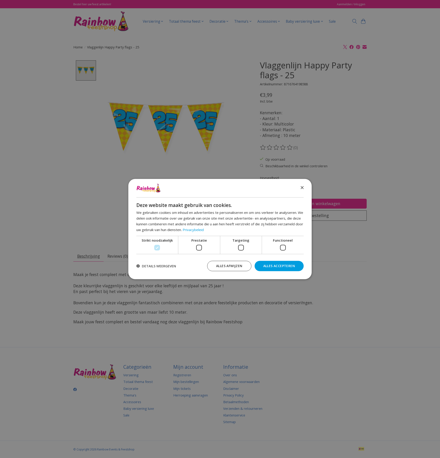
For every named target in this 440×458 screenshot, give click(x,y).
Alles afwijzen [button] (229, 265)
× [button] (302, 188)
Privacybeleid (193, 229)
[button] (156, 265)
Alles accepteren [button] (279, 265)
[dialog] (220, 229)
